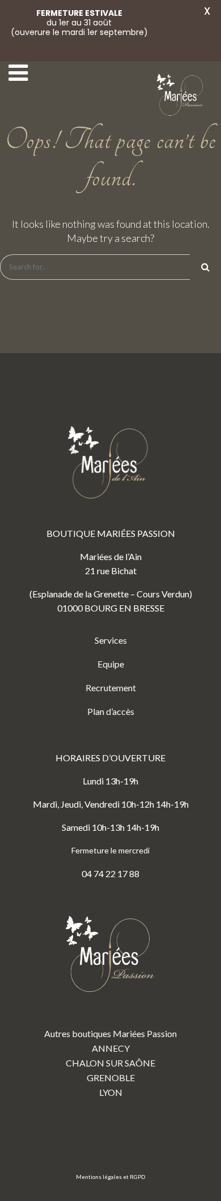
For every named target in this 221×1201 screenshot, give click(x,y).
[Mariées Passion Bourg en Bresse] (181, 95)
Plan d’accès (110, 711)
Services (111, 640)
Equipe (110, 663)
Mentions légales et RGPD (110, 1176)
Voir (182, 32)
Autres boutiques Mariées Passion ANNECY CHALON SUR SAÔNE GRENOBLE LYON (110, 1063)
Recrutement (111, 687)
